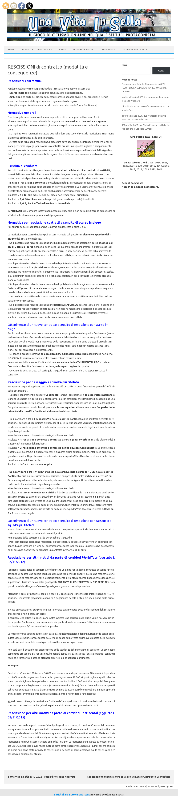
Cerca (124, 65)
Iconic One (131, 786)
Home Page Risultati (84, 49)
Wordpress (167, 786)
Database (107, 49)
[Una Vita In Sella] (89, 39)
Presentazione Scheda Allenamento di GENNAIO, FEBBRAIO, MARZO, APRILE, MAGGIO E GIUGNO (144, 88)
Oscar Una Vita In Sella (134, 49)
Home (11, 49)
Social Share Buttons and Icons (72, 794)
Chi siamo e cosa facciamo (35, 49)
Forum (62, 49)
